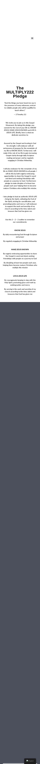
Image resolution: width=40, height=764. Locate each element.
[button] (32, 38)
